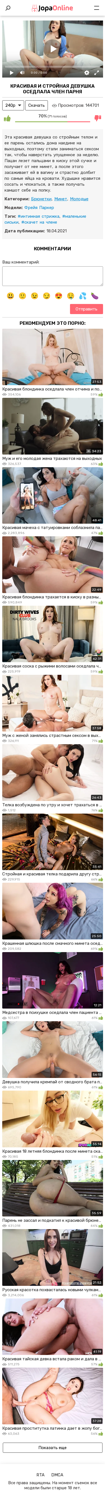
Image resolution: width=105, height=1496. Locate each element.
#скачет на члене (39, 222)
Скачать (36, 105)
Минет (60, 198)
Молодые (79, 198)
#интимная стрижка (38, 216)
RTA (40, 1474)
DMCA (57, 1474)
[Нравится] (7, 118)
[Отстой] (98, 118)
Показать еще (52, 1447)
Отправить (86, 309)
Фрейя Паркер (39, 207)
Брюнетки (41, 198)
